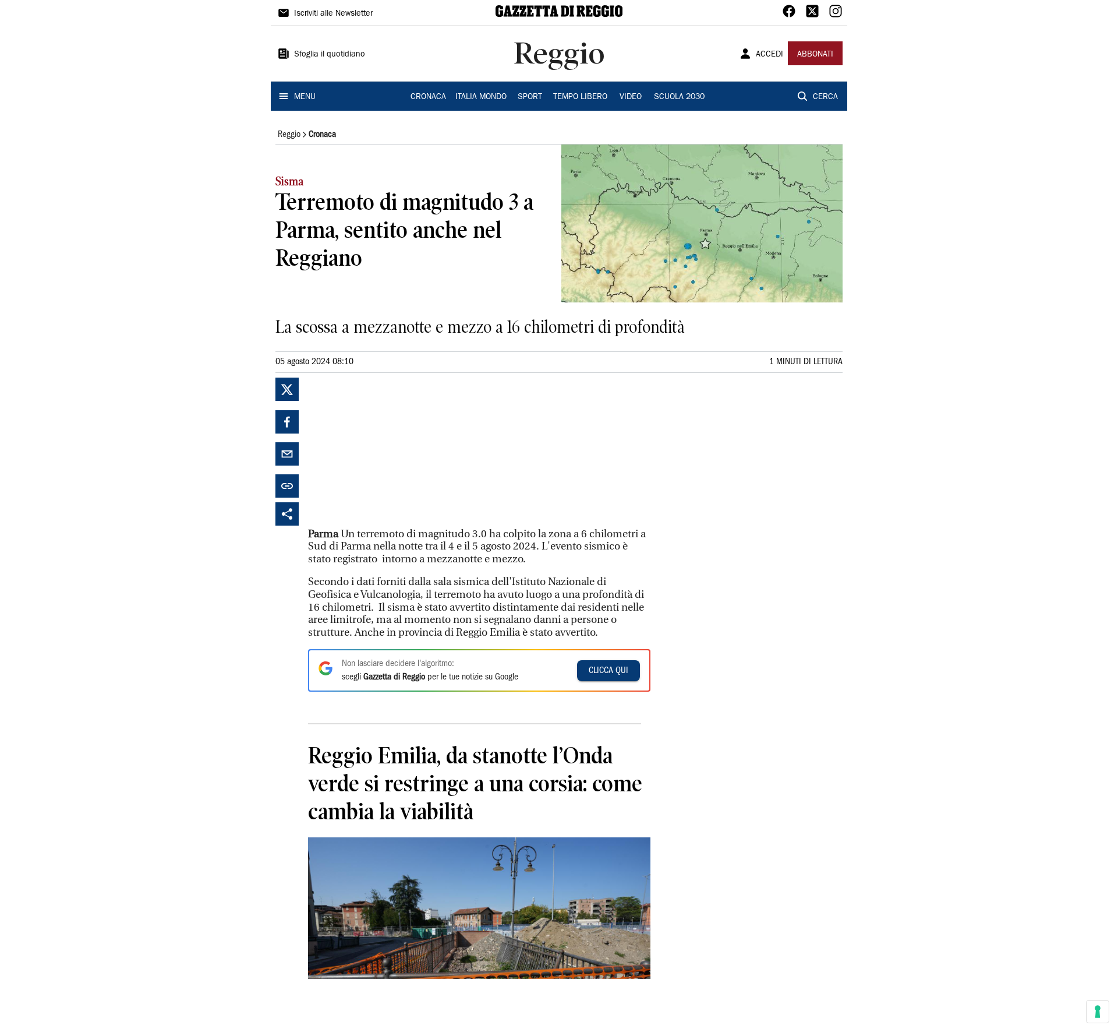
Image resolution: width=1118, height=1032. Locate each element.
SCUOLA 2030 (679, 97)
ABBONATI (815, 55)
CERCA (825, 97)
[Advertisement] (395, 450)
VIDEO (631, 97)
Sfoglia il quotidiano (329, 55)
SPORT (530, 97)
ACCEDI (769, 55)
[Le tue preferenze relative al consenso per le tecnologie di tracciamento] (1098, 1012)
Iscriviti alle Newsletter (333, 14)
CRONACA (428, 97)
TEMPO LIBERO (580, 97)
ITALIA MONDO (481, 97)
